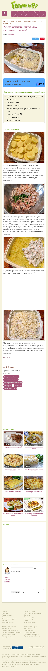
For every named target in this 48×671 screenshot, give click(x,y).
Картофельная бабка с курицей (13, 447)
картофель (7, 385)
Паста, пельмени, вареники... (33, 613)
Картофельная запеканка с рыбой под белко (34, 469)
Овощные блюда (29, 611)
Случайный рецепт (8, 638)
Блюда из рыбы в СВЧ (11, 377)
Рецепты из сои (7, 628)
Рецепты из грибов (30, 619)
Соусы (26, 620)
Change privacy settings (36, 647)
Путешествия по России (32, 636)
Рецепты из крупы (30, 617)
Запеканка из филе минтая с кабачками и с (34, 492)
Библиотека (28, 628)
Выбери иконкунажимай (7, 578)
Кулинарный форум (30, 627)
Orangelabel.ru (6, 648)
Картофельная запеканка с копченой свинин (13, 514)
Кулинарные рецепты (9, 21)
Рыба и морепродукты (9, 619)
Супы (4, 617)
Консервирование (8, 622)
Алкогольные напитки (9, 627)
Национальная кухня (8, 634)
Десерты (27, 615)
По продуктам (6, 636)
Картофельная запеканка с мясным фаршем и (33, 514)
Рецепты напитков (30, 622)
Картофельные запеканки (13, 383)
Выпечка (5, 613)
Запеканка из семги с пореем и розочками (13, 469)
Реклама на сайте (29, 632)
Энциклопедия (29, 630)
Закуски (4, 620)
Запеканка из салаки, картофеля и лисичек (34, 447)
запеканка (18, 385)
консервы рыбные (10, 388)
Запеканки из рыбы (11, 380)
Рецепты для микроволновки (26, 21)
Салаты (4, 611)
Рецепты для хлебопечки (10, 630)
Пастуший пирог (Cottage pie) (13, 491)
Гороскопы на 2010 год (31, 634)
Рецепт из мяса (7, 615)
